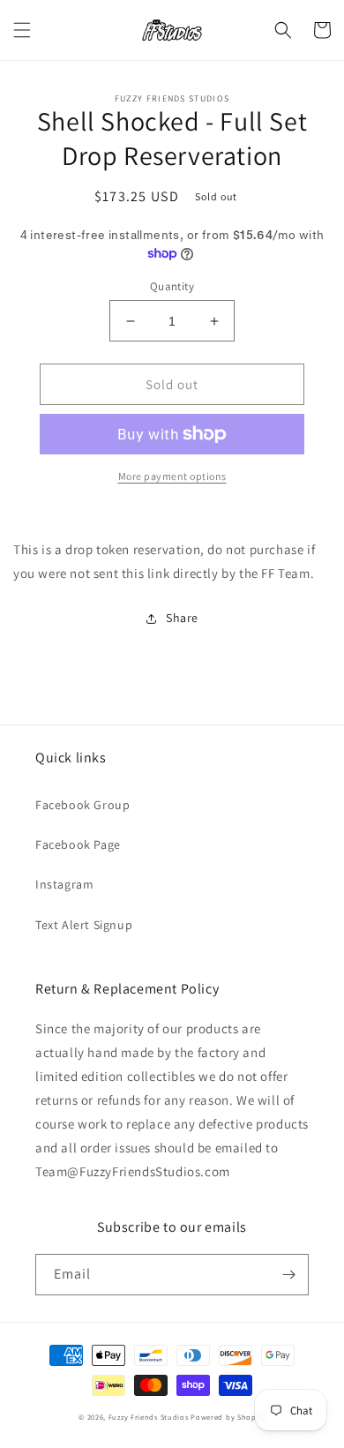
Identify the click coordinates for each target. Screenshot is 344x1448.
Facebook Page (78, 844)
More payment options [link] (172, 476)
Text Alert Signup (83, 925)
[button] (22, 30)
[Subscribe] (288, 1274)
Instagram (64, 884)
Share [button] (182, 618)
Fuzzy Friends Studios (148, 1417)
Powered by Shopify (228, 1417)
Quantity (172, 286)
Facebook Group (82, 805)
